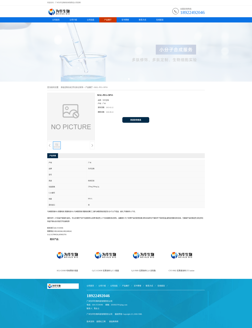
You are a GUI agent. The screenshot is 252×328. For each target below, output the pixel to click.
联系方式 (142, 20)
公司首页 (56, 20)
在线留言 (160, 20)
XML (140, 314)
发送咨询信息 (135, 120)
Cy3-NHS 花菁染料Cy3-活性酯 (143, 271)
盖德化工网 (101, 321)
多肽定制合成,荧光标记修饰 (72, 87)
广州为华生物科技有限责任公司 (99, 314)
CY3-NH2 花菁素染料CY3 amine (181, 271)
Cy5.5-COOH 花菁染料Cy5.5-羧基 (105, 271)
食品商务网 (113, 321)
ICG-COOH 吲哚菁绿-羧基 (67, 271)
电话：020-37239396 (95, 305)
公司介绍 (73, 20)
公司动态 (90, 20)
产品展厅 (108, 20)
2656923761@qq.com (119, 305)
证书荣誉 (125, 20)
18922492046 (192, 12)
